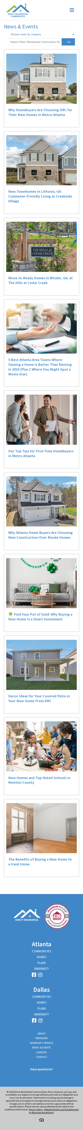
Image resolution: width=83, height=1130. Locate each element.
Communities (41, 951)
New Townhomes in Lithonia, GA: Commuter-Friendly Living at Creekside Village (40, 196)
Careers (41, 1052)
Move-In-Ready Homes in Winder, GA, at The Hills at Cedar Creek (40, 280)
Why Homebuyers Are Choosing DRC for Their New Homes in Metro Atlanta (40, 112)
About (41, 1033)
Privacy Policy (36, 1109)
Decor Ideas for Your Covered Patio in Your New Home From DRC (39, 698)
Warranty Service (41, 1043)
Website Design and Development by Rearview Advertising (54, 1111)
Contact (41, 1057)
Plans (41, 963)
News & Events (41, 1047)
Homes (41, 957)
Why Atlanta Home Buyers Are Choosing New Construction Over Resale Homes (40, 535)
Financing (41, 1038)
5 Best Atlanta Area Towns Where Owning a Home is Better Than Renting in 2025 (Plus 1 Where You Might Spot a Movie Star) (40, 366)
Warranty (41, 969)
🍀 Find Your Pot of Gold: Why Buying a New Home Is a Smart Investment (40, 616)
